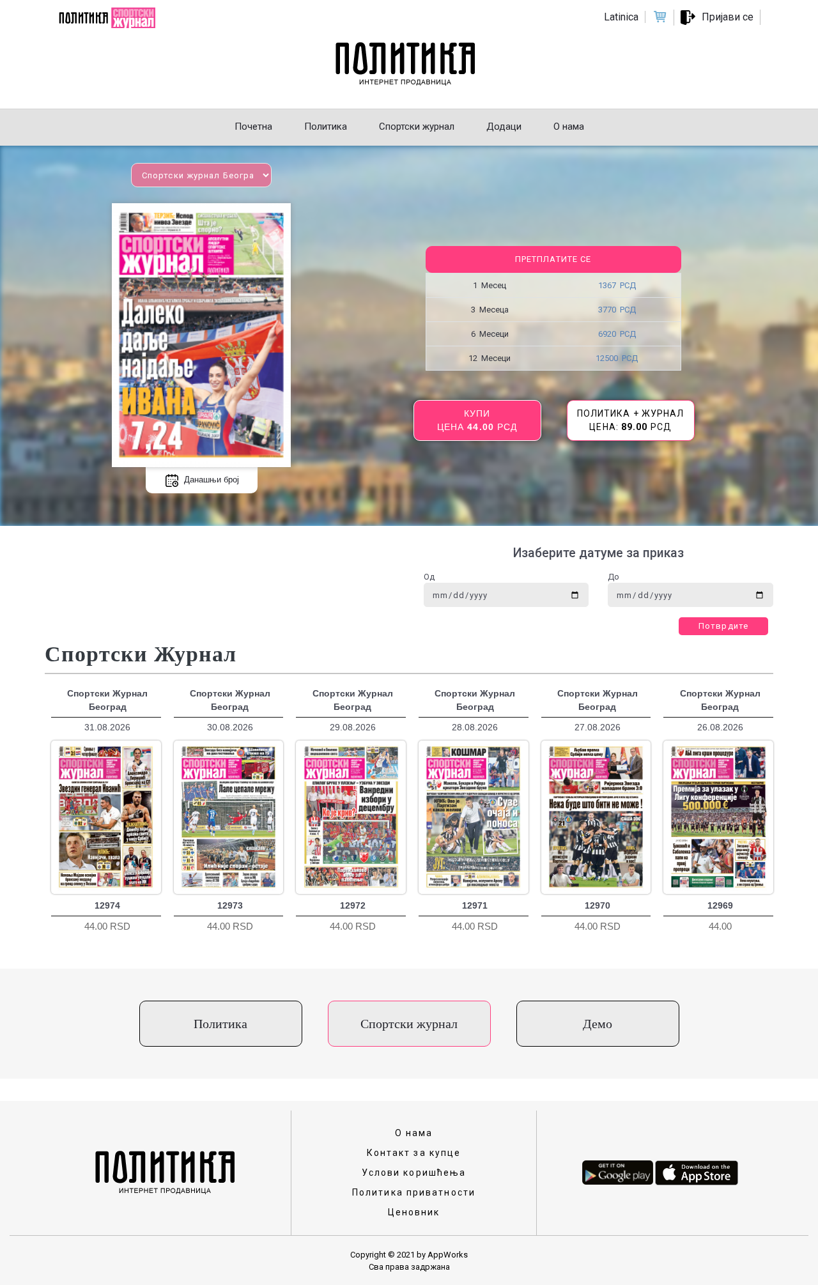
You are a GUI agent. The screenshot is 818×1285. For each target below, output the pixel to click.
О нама (414, 1133)
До (613, 576)
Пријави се (727, 17)
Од (429, 576)
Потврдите (723, 626)
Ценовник (414, 1212)
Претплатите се (553, 259)
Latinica (621, 17)
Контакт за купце (414, 1153)
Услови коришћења (414, 1172)
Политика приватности (413, 1192)
